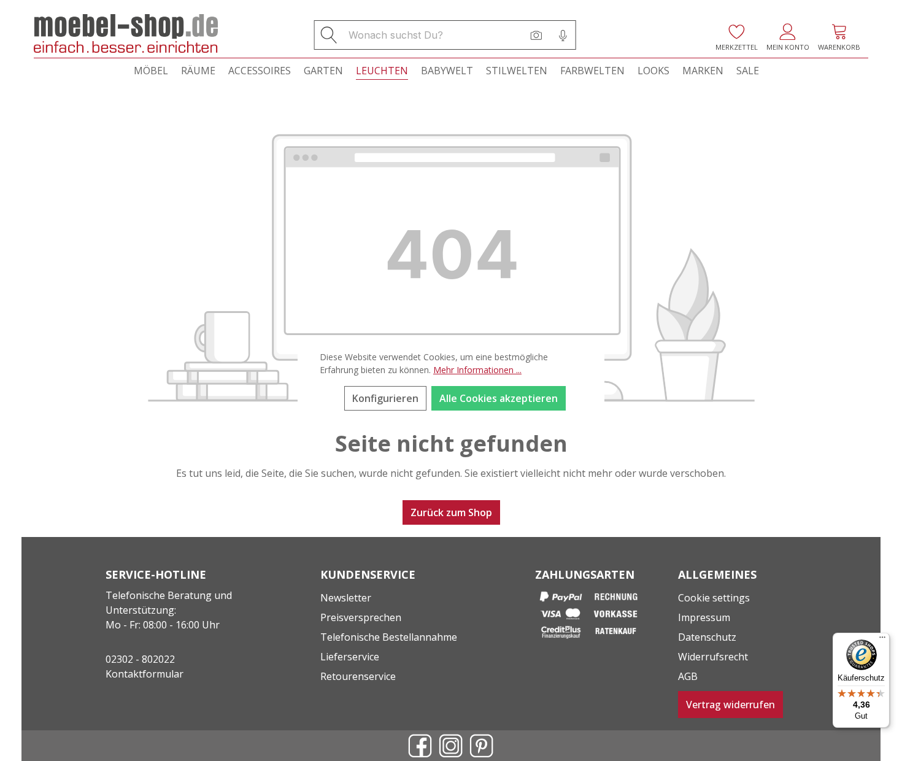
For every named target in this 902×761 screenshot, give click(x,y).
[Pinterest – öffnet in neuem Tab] (481, 745)
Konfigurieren (385, 398)
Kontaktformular (144, 674)
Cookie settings (714, 598)
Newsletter (345, 598)
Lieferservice (349, 656)
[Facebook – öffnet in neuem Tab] (420, 745)
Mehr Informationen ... (477, 370)
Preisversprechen (360, 617)
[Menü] (882, 640)
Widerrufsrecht (713, 656)
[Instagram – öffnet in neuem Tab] (451, 745)
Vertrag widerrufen (730, 704)
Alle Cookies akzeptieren (498, 398)
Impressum (704, 617)
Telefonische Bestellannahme (388, 637)
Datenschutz (707, 637)
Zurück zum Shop (451, 512)
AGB (688, 676)
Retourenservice (358, 676)
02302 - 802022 (140, 659)
